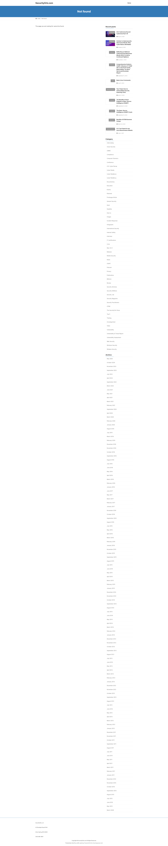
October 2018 (111, 452)
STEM (108, 306)
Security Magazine (112, 298)
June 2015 (110, 568)
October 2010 (111, 786)
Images (109, 217)
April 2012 (110, 716)
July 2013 (109, 658)
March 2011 (110, 767)
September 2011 (111, 744)
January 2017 (111, 506)
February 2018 (111, 483)
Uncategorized (111, 322)
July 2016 (109, 526)
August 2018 (110, 459)
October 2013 (111, 646)
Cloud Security (111, 146)
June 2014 (110, 615)
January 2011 (111, 775)
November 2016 (111, 510)
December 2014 (111, 592)
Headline (109, 209)
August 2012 (110, 701)
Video (108, 326)
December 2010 (111, 779)
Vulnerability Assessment (114, 337)
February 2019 (111, 440)
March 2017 (110, 498)
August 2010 (110, 794)
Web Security (110, 341)
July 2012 (109, 705)
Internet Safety (111, 232)
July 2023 (110, 374)
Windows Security (112, 345)
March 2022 (110, 386)
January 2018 (111, 487)
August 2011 (110, 748)
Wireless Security (112, 349)
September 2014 (111, 604)
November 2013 (111, 642)
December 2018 (111, 444)
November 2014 (111, 596)
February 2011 (111, 771)
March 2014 (110, 627)
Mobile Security (111, 255)
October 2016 (111, 514)
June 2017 (110, 491)
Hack (108, 205)
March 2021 (110, 401)
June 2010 (110, 802)
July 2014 (109, 611)
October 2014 (111, 600)
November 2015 (111, 549)
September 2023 (112, 370)
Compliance (110, 154)
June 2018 (110, 467)
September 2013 (111, 650)
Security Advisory (112, 287)
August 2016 (110, 522)
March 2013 (110, 674)
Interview (109, 236)
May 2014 (110, 619)
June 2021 (110, 389)
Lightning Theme (83, 843)
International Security (113, 228)
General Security (111, 201)
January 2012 (111, 728)
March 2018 (110, 479)
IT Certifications (111, 240)
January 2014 (111, 635)
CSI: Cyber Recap (112, 166)
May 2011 (109, 759)
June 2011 (110, 755)
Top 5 (108, 314)
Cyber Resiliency (111, 178)
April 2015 (110, 576)
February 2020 (111, 421)
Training (109, 318)
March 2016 (110, 537)
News (108, 259)
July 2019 (109, 432)
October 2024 (111, 362)
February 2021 (111, 405)
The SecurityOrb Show (113, 310)
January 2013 (111, 681)
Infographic (110, 224)
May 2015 (110, 572)
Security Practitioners (113, 302)
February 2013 (111, 677)
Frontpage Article (112, 197)
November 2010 (111, 783)
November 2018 (111, 448)
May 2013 (110, 666)
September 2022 (111, 382)
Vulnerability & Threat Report (115, 333)
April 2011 (109, 763)
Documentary (111, 181)
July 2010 (109, 798)
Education (110, 185)
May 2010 (110, 806)
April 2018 (110, 475)
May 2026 (110, 358)
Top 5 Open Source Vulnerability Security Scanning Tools (122, 90)
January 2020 (111, 424)
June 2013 (110, 662)
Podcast (109, 267)
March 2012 (110, 720)
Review (109, 283)
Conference (110, 162)
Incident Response (112, 220)
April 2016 (110, 533)
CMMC (109, 150)
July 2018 (109, 463)
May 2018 (110, 471)
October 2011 (111, 740)
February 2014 (111, 631)
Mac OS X (110, 248)
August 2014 (110, 607)
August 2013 (110, 654)
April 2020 (110, 413)
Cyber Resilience (111, 174)
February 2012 (111, 724)
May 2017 (109, 495)
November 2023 (111, 366)
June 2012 (110, 709)
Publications (110, 275)
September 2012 (111, 697)
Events (109, 189)
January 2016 (111, 545)
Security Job (110, 294)
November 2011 (111, 736)
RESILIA (109, 279)
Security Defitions (112, 290)
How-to (109, 213)
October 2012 (111, 693)
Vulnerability (110, 329)
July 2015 (109, 565)
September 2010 (111, 790)
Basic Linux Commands (123, 80)
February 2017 (111, 502)
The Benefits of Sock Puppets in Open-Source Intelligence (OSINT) (123, 101)
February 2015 (111, 584)
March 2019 (110, 436)
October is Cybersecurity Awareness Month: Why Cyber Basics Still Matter (124, 42)
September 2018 (111, 456)
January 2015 (111, 588)
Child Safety (110, 143)
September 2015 (111, 557)
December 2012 (111, 685)
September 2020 (112, 409)
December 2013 (111, 639)
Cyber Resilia (110, 170)
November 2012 (111, 689)
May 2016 (110, 530)
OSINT (109, 263)
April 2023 (110, 378)
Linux (108, 244)
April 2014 (110, 623)
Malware (109, 252)
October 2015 (111, 553)
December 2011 (111, 732)
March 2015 (110, 580)
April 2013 (110, 670)
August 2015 (110, 561)
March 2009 (110, 810)
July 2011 (109, 751)
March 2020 (110, 417)
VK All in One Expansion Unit (96, 843)
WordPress (74, 843)
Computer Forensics (112, 158)
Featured (109, 193)
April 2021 (110, 397)
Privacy (109, 271)
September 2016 (111, 518)
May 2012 (109, 713)
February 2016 (111, 541)
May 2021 (109, 393)
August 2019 (110, 428)
